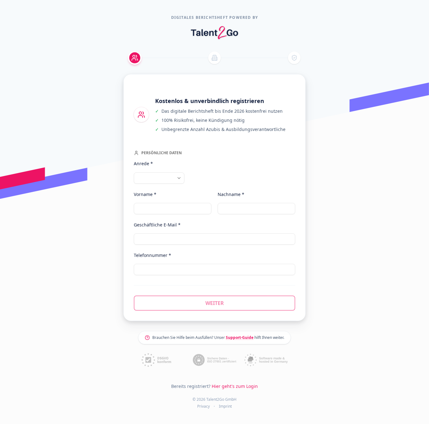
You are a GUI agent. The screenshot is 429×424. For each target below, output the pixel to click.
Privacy (203, 406)
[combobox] (159, 178)
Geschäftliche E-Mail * (157, 225)
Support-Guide (239, 337)
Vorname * (145, 194)
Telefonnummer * (152, 255)
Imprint (225, 406)
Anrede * (143, 163)
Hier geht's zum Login (235, 386)
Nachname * (231, 194)
